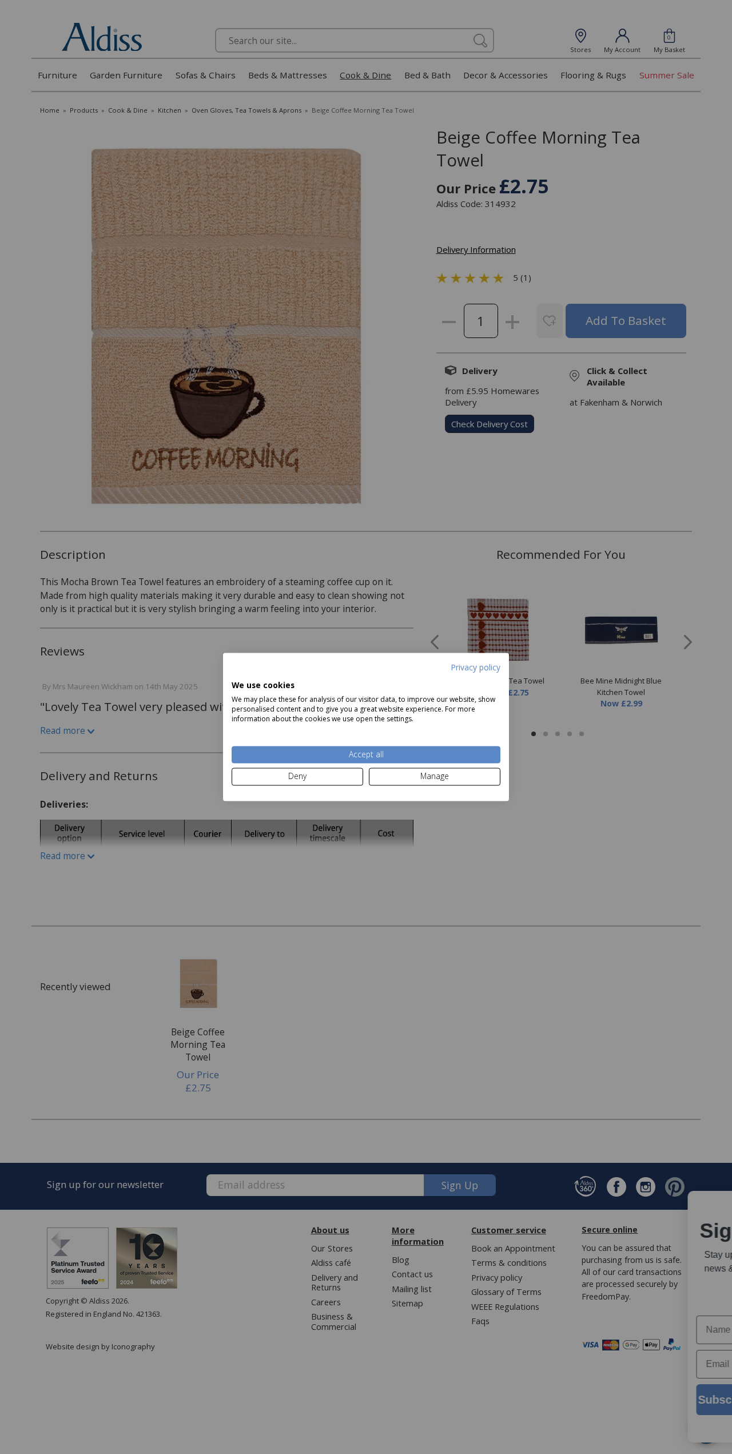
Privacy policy (475, 667)
